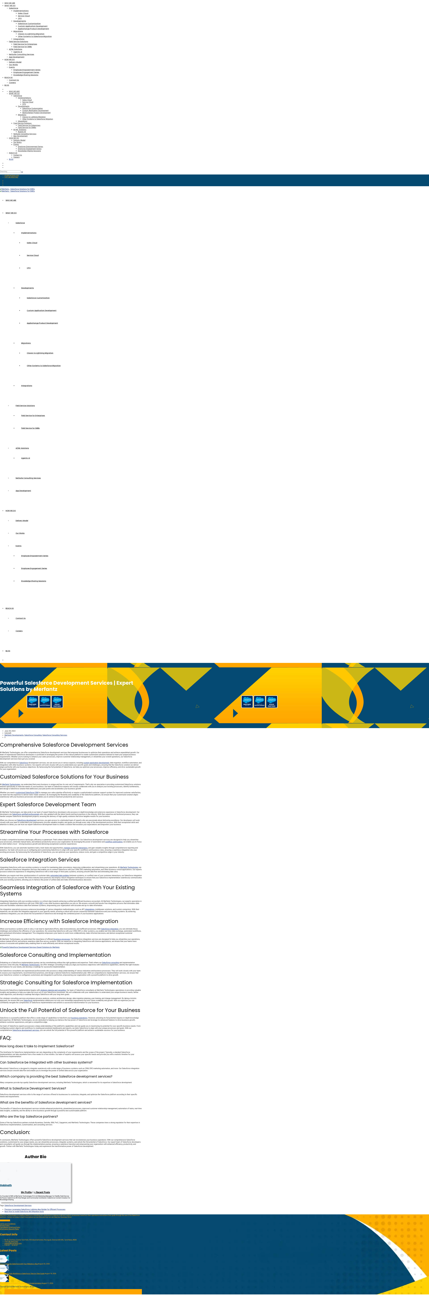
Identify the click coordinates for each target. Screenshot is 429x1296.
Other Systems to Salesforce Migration (35, 36)
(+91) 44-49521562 (11, 177)
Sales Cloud (23, 13)
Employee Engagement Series (26, 72)
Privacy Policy (5, 1225)
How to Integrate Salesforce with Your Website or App (19, 1264)
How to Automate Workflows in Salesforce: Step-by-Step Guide (22, 1273)
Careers (12, 82)
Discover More (5, 1220)
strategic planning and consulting (53, 990)
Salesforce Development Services (18, 1205)
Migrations (18, 31)
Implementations (21, 11)
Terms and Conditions (7, 1224)
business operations (79, 1018)
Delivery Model (15, 62)
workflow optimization (114, 842)
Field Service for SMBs (22, 47)
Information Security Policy (9, 1229)
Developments (19, 21)
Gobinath (6, 1185)
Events (12, 67)
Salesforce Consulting (33, 735)
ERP (40, 903)
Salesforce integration (109, 929)
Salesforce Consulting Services (54, 735)
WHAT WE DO (9, 5)
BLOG (6, 85)
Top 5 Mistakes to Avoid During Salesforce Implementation (21, 1283)
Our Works (13, 65)
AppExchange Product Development (33, 29)
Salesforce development (27, 820)
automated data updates (59, 875)
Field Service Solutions (18, 41)
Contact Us (14, 80)
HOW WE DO (9, 59)
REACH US (8, 77)
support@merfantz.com (13, 1243)
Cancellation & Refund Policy (10, 1227)
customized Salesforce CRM (27, 793)
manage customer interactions (75, 848)
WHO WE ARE (9, 3)
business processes (62, 939)
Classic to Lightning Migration (31, 34)
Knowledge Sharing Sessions (25, 75)
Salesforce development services (26, 1030)
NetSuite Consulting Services (21, 54)
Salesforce (13, 8)
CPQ (20, 18)
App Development (16, 57)
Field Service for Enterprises (25, 44)
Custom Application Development (32, 26)
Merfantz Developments (14, 735)
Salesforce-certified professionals (25, 814)
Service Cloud (24, 16)
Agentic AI (17, 52)
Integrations (18, 39)
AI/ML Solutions (15, 49)
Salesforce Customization (29, 23)
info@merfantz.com (11, 175)
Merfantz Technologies (11, 784)
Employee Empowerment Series (26, 70)
